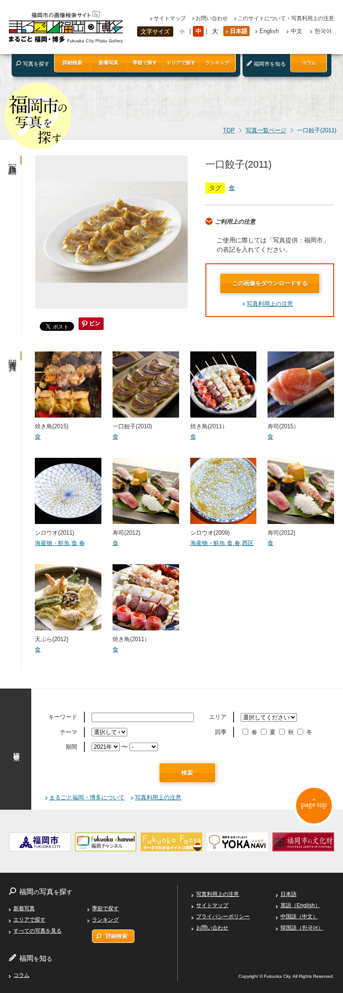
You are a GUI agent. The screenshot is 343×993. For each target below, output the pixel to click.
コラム (308, 62)
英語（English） (300, 905)
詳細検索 (72, 62)
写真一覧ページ (266, 130)
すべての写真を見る (37, 931)
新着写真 (108, 62)
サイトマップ (170, 18)
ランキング (217, 62)
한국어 (323, 31)
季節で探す (145, 62)
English (269, 31)
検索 (187, 772)
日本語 (238, 31)
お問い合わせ (212, 18)
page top (314, 804)
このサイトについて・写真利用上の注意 (286, 18)
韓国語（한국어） (301, 928)
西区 (248, 543)
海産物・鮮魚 (52, 543)
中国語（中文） (299, 916)
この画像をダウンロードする (270, 283)
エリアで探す (181, 62)
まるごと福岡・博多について (87, 797)
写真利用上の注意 (270, 303)
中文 (296, 31)
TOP (229, 130)
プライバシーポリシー (223, 916)
